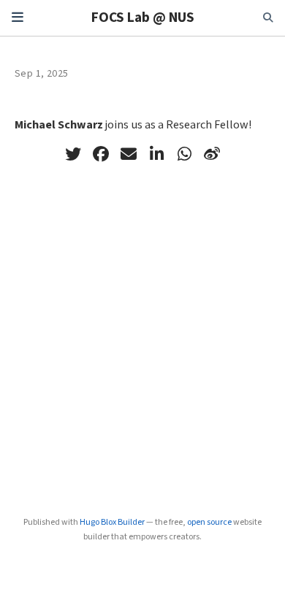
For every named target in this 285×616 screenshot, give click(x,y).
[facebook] (101, 154)
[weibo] (212, 154)
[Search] (268, 18)
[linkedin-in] (156, 154)
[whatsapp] (184, 154)
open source (209, 522)
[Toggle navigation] (17, 17)
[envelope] (129, 154)
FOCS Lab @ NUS (142, 17)
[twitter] (73, 154)
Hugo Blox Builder (112, 522)
